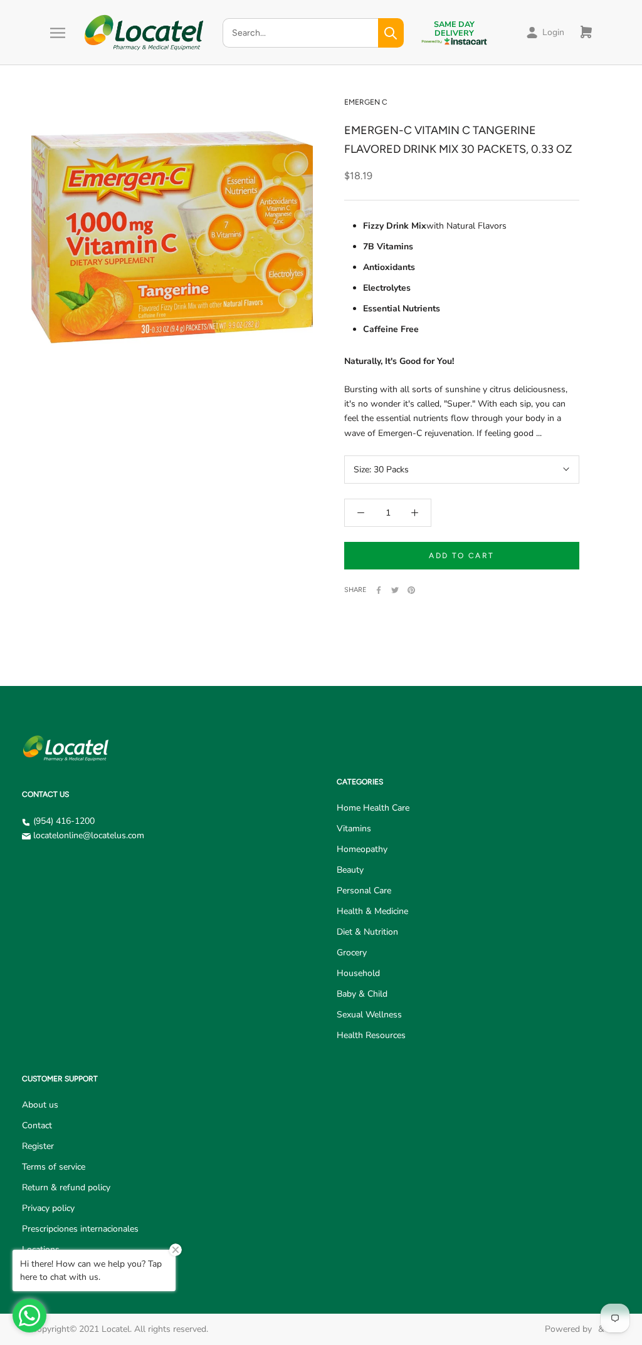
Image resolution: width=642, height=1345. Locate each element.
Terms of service (53, 1167)
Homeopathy (362, 849)
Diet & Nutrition (367, 932)
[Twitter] (395, 590)
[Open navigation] (57, 33)
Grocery (352, 952)
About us (40, 1105)
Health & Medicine (372, 911)
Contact (37, 1125)
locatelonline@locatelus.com (88, 835)
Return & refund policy (66, 1187)
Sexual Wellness (369, 1014)
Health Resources (371, 1035)
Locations (41, 1249)
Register (38, 1146)
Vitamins (354, 828)
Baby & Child (362, 994)
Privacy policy (48, 1208)
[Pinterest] (411, 590)
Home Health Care (373, 808)
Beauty (350, 870)
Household (358, 973)
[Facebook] (378, 590)
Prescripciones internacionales (80, 1229)
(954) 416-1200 (64, 821)
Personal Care (364, 890)
